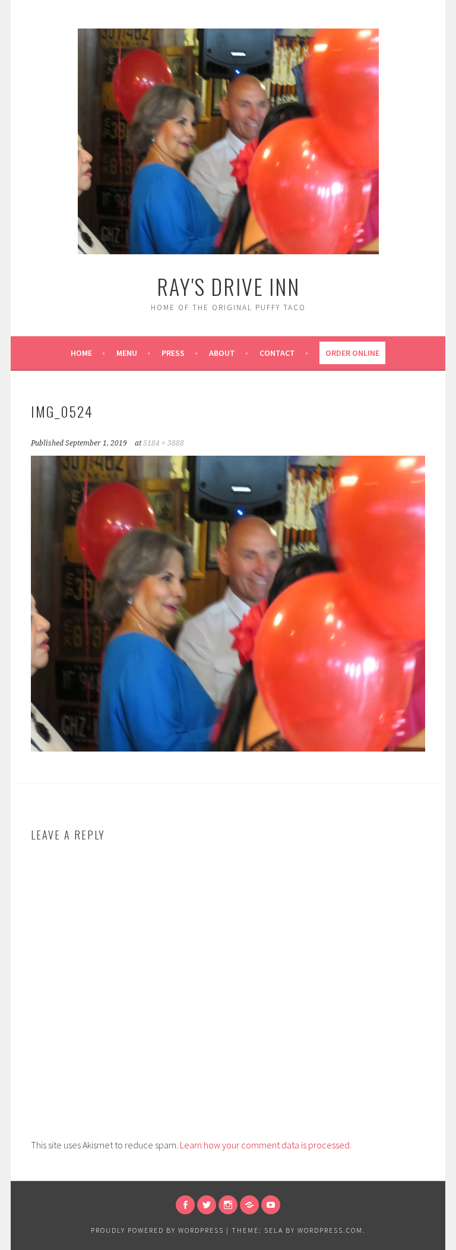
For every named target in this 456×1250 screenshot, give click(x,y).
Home (81, 353)
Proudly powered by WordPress (157, 1230)
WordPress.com (330, 1230)
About (222, 353)
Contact (277, 353)
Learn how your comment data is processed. (266, 1145)
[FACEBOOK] (185, 1204)
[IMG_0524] (228, 748)
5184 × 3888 (163, 443)
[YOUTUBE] (270, 1204)
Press (173, 353)
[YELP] (249, 1204)
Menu (126, 353)
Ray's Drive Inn (228, 286)
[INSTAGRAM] (228, 1204)
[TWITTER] (206, 1204)
